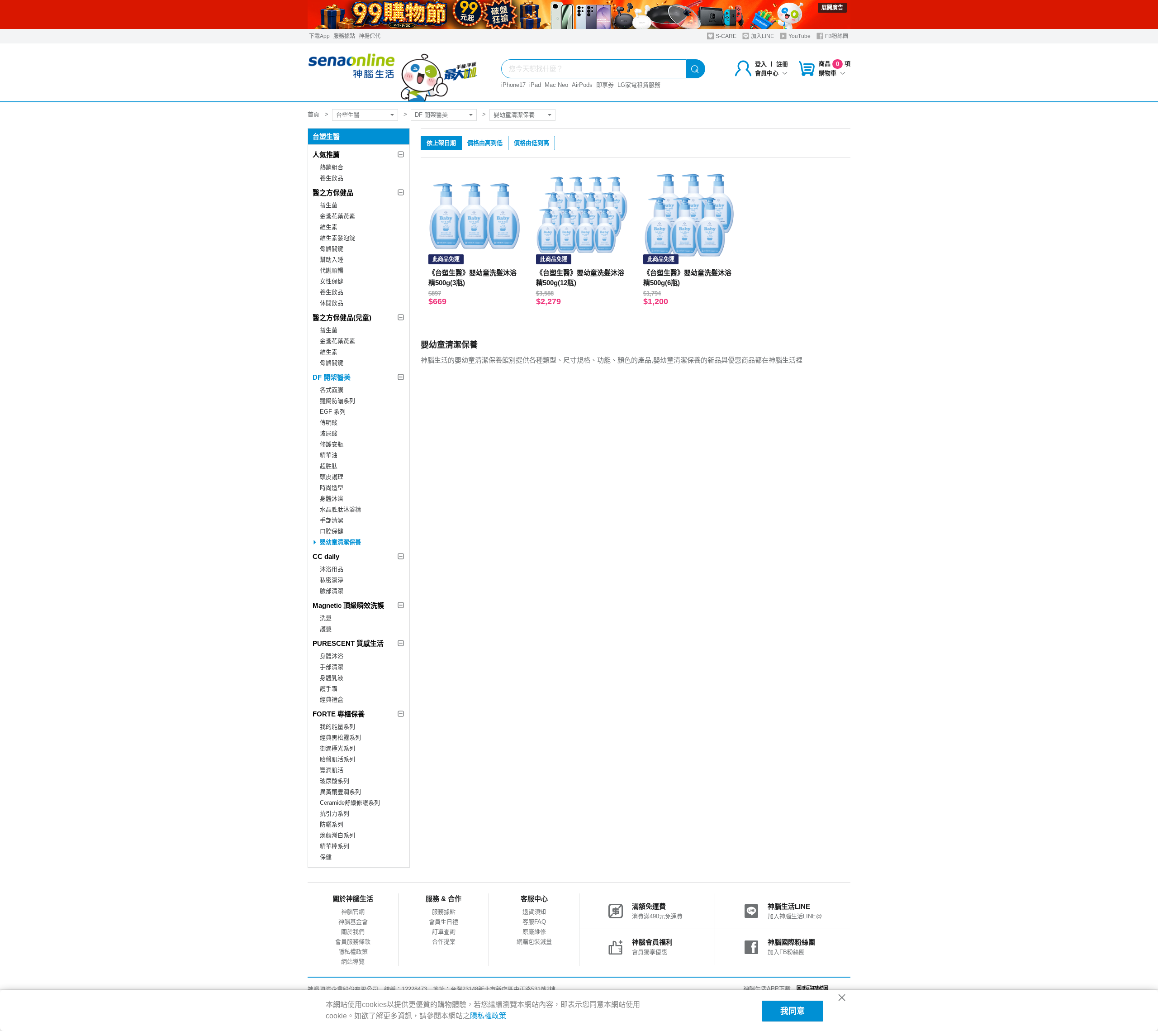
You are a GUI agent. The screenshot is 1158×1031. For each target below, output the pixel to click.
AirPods (582, 85)
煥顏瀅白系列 (337, 835)
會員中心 (766, 73)
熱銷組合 (331, 167)
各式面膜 (331, 390)
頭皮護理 (331, 476)
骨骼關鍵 (331, 248)
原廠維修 (534, 931)
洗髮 (326, 618)
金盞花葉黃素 (337, 216)
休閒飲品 (331, 303)
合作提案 (444, 941)
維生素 (328, 227)
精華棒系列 (334, 846)
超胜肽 (328, 466)
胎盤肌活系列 (337, 759)
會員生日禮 (443, 921)
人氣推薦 (326, 154)
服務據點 (344, 36)
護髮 (326, 628)
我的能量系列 (337, 726)
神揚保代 (369, 36)
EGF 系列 (333, 411)
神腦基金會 (353, 921)
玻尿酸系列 (334, 781)
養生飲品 (331, 178)
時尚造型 (331, 487)
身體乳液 (331, 677)
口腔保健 (331, 531)
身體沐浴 (331, 498)
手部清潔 (331, 520)
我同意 (792, 1011)
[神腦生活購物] (393, 72)
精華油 (328, 455)
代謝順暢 (331, 270)
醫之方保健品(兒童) (342, 317)
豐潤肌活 (331, 770)
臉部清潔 (331, 590)
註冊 (782, 64)
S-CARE (725, 36)
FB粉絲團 (836, 36)
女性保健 (331, 281)
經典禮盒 (331, 699)
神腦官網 (353, 911)
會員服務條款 (352, 941)
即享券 (605, 85)
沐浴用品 (331, 569)
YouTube (799, 36)
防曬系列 (331, 824)
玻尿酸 (328, 433)
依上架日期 (441, 142)
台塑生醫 (348, 114)
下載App (319, 36)
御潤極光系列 (337, 748)
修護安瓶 (331, 444)
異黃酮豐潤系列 (340, 791)
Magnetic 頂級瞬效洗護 (348, 605)
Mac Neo (556, 85)
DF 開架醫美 (431, 114)
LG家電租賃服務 (638, 85)
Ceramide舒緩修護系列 (350, 802)
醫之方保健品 (333, 192)
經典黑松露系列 (340, 737)
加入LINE (762, 36)
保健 (326, 857)
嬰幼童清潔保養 (514, 114)
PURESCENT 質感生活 (348, 643)
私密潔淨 (331, 580)
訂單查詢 (444, 931)
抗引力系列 (334, 813)
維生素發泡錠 (337, 237)
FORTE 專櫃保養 (339, 714)
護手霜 (328, 688)
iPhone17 (513, 85)
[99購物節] (579, 14)
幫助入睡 (331, 259)
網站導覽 (353, 961)
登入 (761, 64)
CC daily (326, 556)
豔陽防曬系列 (337, 400)
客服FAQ (534, 921)
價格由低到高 (531, 142)
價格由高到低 (485, 142)
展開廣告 (832, 8)
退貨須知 (534, 911)
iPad (535, 85)
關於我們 (353, 931)
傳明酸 (328, 422)
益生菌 (328, 205)
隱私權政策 (353, 951)
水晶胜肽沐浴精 (340, 509)
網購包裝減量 (534, 941)
